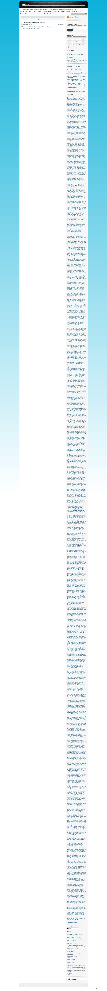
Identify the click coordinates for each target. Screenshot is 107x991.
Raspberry (69, 705)
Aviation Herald (69, 183)
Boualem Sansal (70, 214)
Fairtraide (76, 359)
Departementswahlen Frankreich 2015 (79, 289)
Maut (84, 570)
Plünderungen (78, 670)
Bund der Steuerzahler (79, 220)
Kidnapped (79, 515)
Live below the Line (77, 547)
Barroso (77, 191)
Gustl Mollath (69, 425)
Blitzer (68, 208)
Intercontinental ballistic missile (72, 468)
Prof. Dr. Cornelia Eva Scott (72, 685)
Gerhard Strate (73, 399)
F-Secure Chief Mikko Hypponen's (78, 358)
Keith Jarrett (72, 512)
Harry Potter (83, 439)
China (68, 249)
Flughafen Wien (81, 373)
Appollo (76, 144)
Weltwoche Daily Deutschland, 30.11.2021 (76, 91)
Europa (76, 345)
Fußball (83, 388)
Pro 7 (76, 684)
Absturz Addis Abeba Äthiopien (72, 105)
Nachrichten (69, 607)
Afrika (73, 110)
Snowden (75, 768)
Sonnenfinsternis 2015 (76, 770)
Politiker (84, 673)
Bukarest (81, 219)
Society (70, 769)
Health (72, 442)
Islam (74, 477)
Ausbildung (78, 179)
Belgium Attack (72, 197)
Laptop (77, 538)
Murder (77, 602)
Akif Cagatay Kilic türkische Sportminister (77, 114)
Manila (84, 557)
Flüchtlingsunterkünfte (71, 376)
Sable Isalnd (78, 736)
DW (67, 316)
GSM (74, 421)
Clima (68, 258)
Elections (71, 334)
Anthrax (78, 140)
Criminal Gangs (69, 270)
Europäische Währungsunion (79, 350)
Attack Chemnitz (78, 160)
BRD (79, 215)
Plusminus (69, 670)
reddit (75, 711)
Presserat (74, 682)
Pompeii (79, 676)
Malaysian (83, 556)
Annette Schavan (70, 137)
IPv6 (68, 476)
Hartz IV (73, 440)
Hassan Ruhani (78, 440)
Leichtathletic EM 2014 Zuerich (77, 541)
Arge (84, 146)
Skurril (79, 764)
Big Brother (71, 203)
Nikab (80, 622)
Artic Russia (83, 150)
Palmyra (72, 645)
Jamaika (68, 485)
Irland (68, 477)
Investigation (75, 472)
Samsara (81, 740)
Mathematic (82, 568)
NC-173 (80, 613)
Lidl (67, 544)
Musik (68, 603)
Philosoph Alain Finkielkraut (76, 660)
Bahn (76, 186)
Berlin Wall (69, 201)
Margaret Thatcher (72, 561)
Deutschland (77, 298)
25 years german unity (71, 100)
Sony (81, 770)
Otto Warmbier (81, 643)
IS (69, 477)
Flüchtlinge (83, 374)
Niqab (75, 624)
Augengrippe (69, 179)
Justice (71, 501)
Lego (79, 540)
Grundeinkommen (76, 420)
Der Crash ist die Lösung (71, 290)
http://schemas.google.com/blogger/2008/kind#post (76, 455)
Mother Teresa (80, 598)
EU (67, 342)
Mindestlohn (77, 587)
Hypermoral (70, 462)
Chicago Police (78, 247)
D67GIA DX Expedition (78, 276)
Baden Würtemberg (78, 185)
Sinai (71, 764)
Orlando (77, 641)
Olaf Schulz (76, 637)
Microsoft (79, 586)
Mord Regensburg (80, 595)
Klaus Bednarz (71, 517)
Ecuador (68, 329)
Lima (73, 544)
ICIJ (82, 462)
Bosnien (73, 213)
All (70, 122)
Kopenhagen (82, 522)
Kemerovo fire (76, 512)
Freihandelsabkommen (79, 385)
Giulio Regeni (72, 405)
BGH (68, 203)
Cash (76, 241)
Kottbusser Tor (69, 524)
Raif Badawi (73, 702)
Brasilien (68, 215)
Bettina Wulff (82, 202)
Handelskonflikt (79, 436)
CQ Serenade (78, 267)
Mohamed (73, 591)
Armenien (68, 149)
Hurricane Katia (78, 460)
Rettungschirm (69, 718)
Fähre (73, 390)
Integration (79, 467)
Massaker (77, 568)
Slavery (70, 765)
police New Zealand (75, 672)
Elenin (85, 335)
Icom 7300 (71, 463)
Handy (73, 437)
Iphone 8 (79, 474)
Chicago (73, 247)
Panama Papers (77, 645)
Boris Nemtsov (79, 212)
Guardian (82, 421)
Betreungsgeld (74, 202)
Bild (77, 203)
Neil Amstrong (71, 614)
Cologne (68, 260)
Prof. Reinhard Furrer (71, 688)
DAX (70, 284)
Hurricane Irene (72, 460)
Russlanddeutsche (70, 735)
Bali (84, 186)
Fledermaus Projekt (70, 369)
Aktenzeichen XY (78, 115)
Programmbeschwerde (71, 691)
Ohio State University (77, 636)
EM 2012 (72, 336)
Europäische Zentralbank (71, 351)
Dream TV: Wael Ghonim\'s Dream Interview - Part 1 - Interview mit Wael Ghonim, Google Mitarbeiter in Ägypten (77, 86)
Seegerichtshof (72, 753)
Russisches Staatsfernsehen (72, 734)
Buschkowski (75, 236)
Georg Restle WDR (70, 398)
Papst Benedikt (76, 647)
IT (72, 482)
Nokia (79, 626)
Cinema (76, 253)
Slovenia (77, 765)
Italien (74, 482)
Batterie (71, 192)
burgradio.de (73, 235)
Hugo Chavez (69, 456)
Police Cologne (81, 671)
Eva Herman (77, 356)
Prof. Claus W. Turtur (81, 684)
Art (75, 150)
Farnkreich (78, 362)
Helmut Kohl (76, 444)
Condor (72, 265)
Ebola (85, 327)
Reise (70, 713)
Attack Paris (76, 168)
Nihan (77, 622)
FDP (74, 363)
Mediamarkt (80, 574)
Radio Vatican (82, 701)
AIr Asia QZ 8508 (78, 111)
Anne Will (75, 137)
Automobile (81, 180)
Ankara (79, 135)
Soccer (82, 768)
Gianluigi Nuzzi (83, 404)
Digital (73, 304)
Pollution (68, 676)
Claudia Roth (71, 255)
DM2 (83, 306)
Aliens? (72, 121)
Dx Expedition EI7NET (79, 317)
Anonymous (79, 137)
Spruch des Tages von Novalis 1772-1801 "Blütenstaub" (33, 22)
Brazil (77, 215)
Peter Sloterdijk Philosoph (81, 655)
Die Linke (74, 301)
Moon (71, 595)
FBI (67, 363)
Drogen (79, 312)
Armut (85, 149)
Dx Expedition (71, 316)
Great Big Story (72, 415)
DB (72, 284)
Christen (68, 250)
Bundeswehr (79, 233)
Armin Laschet (81, 149)
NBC (77, 613)
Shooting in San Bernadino (79, 759)
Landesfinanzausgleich (71, 535)
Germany (82, 402)
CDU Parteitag (69, 243)
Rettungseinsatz (75, 718)
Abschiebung (80, 104)
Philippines (71, 659)
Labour (83, 532)
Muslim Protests (75, 604)
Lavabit (68, 539)
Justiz (74, 501)
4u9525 (79, 98)
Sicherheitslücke (70, 762)
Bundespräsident (70, 225)
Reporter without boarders (71, 716)
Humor (79, 457)
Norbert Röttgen (70, 627)
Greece (79, 415)
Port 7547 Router (80, 677)
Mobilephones (78, 590)
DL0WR (74, 306)
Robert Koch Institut (74, 722)
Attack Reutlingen (82, 168)
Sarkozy (82, 742)
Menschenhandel (70, 578)
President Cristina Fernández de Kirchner (77, 679)
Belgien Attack (80, 196)
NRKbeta (80, 631)
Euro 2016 (81, 344)
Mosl (84, 597)
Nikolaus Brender (70, 624)
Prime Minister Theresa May (72, 683)
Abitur (77, 104)
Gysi (84, 425)
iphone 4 (78, 473)
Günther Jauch (78, 427)
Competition (75, 261)
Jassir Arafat (74, 488)
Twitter (78, 17)
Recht (68, 710)
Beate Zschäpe (79, 195)
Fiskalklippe (73, 368)
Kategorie (79, 510)
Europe (80, 346)
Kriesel (81, 526)
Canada (79, 238)
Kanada (81, 507)
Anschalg (83, 137)
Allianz (73, 122)
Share (72, 757)
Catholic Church (74, 242)
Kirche (82, 516)
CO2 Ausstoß (80, 258)
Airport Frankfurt (76, 112)
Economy (76, 328)
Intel (82, 467)
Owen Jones (77, 644)
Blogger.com (81, 208)
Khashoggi (75, 515)
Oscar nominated (70, 642)
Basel (80, 191)
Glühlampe (76, 409)
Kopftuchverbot (73, 523)
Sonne (81, 769)
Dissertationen (77, 305)
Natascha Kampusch (82, 609)
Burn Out (70, 236)
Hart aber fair (69, 440)
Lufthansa (72, 551)
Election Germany (79, 333)
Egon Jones (71, 330)
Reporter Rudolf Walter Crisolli (77, 714)
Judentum (82, 497)
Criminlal (74, 270)
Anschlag (68, 138)
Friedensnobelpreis (70, 386)
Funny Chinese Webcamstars (76, 388)
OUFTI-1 (68, 644)
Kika (84, 515)
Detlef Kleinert (81, 292)
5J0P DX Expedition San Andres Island (75, 99)
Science (78, 751)
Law (70, 539)
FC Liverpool (71, 363)
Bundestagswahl (70, 230)
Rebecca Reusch (73, 708)
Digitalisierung (76, 304)
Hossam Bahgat (73, 453)
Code (74, 259)
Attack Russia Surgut (70, 169)
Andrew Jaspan (82, 132)
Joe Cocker (73, 491)
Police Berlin (76, 671)
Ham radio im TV (83, 432)
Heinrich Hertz (72, 443)
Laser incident (81, 538)
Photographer (69, 662)
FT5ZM (74, 387)
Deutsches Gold (75, 294)
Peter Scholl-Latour (81, 654)
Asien (82, 151)
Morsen (70, 597)
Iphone (75, 473)
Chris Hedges (72, 249)
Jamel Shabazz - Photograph (75, 485)
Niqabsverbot (78, 624)
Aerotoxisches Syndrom (71, 109)
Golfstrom (75, 410)
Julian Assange (81, 500)
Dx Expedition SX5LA (79, 318)
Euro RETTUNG (79, 351)
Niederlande (73, 622)
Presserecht (78, 682)
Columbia (82, 260)
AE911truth (74, 108)
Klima (71, 518)
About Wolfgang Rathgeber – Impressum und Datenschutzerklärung (35, 9)
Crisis (80, 270)
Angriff (68, 134)
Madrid (75, 555)
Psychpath (81, 694)
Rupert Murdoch (82, 730)
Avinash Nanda (75, 183)
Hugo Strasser (75, 456)
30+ (76, 100)
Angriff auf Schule (73, 134)
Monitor (83, 592)
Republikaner (79, 716)
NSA (74, 632)
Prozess (71, 693)
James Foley (83, 485)
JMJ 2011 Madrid (72, 490)
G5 (83, 390)
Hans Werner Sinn (70, 439)
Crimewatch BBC (73, 269)
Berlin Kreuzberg (81, 200)
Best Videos (69, 202)
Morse (81, 596)
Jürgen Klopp (74, 503)
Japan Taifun (69, 488)
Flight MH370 (79, 369)
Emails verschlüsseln (82, 336)
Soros (83, 770)
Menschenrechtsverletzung (80, 579)
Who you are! (56, 11)
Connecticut (81, 265)
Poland (70, 671)
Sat (85, 742)
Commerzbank (69, 261)
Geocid (76, 396)
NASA (71, 608)
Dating (79, 282)
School (83, 747)
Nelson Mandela (77, 614)
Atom (68, 156)
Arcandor (75, 145)
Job (85, 490)
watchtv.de (26, 4)
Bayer (74, 192)
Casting (82, 241)
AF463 (80, 109)
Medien (68, 575)
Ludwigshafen (81, 550)
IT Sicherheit (69, 483)
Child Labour (83, 247)
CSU (71, 271)
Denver (70, 289)
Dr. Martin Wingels (74, 311)
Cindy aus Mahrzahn (70, 253)
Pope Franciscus (73, 677)
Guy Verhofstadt (79, 425)
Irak (69, 476)
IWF (75, 483)
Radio (83, 699)
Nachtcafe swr (77, 607)
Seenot (77, 753)
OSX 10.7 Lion (78, 642)
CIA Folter (84, 252)
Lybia (80, 551)
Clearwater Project (76, 256)
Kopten (77, 523)
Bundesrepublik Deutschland (72, 229)
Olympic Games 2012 (74, 638)
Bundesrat (82, 226)
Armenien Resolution (74, 149)
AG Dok (75, 110)
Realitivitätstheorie (79, 707)
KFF (71, 515)
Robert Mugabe (81, 722)
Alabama (75, 116)
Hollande (80, 450)
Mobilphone (83, 590)
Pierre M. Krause (76, 665)
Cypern (81, 275)
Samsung (68, 741)
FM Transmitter (78, 376)
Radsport (68, 702)
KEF (84, 511)
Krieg (72, 526)
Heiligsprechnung (82, 442)
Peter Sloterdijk (74, 655)
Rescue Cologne (79, 717)
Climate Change (72, 258)
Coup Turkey (73, 267)
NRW (84, 631)
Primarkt (82, 682)
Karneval (68, 510)
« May (68, 47)
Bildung (85, 203)
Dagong (68, 278)
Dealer (77, 284)
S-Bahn (68, 736)
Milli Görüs (72, 587)
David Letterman (81, 283)
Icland (84, 462)
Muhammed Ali (75, 601)
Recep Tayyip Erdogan (80, 708)
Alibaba (82, 120)
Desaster (84, 290)
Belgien (76, 196)
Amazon (73, 126)
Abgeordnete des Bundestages (72, 103)
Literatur (78, 546)
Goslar (83, 411)
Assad (72, 152)
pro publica (77, 691)
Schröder (75, 748)
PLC (83, 668)
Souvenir (80, 771)
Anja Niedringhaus (74, 135)
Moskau (81, 597)
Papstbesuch (81, 647)
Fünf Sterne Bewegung (78, 390)
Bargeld (68, 191)
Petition (72, 656)
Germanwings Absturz (76, 402)
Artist (75, 151)
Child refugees (69, 248)
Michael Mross (79, 584)
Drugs (72, 313)
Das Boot (71, 281)
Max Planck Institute (74, 572)
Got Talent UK (74, 413)
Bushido (79, 236)
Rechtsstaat (79, 710)
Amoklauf (73, 128)
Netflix (78, 615)
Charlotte (68, 246)
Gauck (68, 392)
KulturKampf (69, 528)
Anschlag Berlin (73, 138)
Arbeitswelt (71, 145)
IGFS (77, 463)
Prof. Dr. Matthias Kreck (76, 687)
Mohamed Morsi (79, 591)
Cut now (79, 272)
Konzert (77, 522)
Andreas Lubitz (69, 132)
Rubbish (76, 729)
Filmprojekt (69, 367)
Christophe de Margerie (71, 252)
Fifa (76, 365)
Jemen (68, 489)
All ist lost (81, 122)
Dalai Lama (72, 278)
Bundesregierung (78, 227)
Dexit (84, 300)
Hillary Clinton (83, 448)
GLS (73, 409)
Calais (77, 238)
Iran (71, 476)
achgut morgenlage (74, 106)
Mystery (84, 604)
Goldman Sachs (70, 410)
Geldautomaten (75, 394)
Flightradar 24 (72, 370)
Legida (77, 540)
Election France (72, 333)
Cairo (74, 238)
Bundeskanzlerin (72, 224)
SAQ (68, 742)
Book (72, 212)
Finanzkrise (73, 367)
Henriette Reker (73, 445)
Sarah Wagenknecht (77, 742)
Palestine (68, 645)
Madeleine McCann (70, 555)
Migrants (68, 587)
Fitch (76, 368)
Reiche (80, 712)
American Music (80, 127)
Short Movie (74, 760)
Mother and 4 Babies (74, 598)
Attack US (83, 174)
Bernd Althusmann (78, 201)
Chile (84, 248)
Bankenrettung (69, 190)
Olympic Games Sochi (82, 638)
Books (75, 212)
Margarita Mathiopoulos (80, 561)
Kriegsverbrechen (77, 526)
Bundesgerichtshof (70, 223)
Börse (77, 237)
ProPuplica (82, 691)
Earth (72, 322)
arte (77, 150)
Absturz (84, 104)
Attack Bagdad (69, 157)
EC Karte (73, 328)
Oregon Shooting (70, 641)
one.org (72, 639)
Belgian (73, 196)
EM (70, 336)
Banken (79, 189)
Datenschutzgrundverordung (72, 282)
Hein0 (68, 443)
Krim (84, 526)
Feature (77, 363)
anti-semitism (82, 140)
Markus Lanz (80, 564)
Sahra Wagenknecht (76, 737)
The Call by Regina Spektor (73, 59)
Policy (81, 672)
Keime (68, 512)
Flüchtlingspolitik (82, 375)
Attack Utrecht (69, 175)
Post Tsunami (71, 678)
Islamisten (78, 479)
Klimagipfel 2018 (78, 520)
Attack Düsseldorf (73, 161)
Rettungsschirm (82, 718)
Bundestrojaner (78, 231)
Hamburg (79, 428)
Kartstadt (72, 510)
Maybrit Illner (73, 573)
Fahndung (73, 359)
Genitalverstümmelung (71, 396)
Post (68, 678)
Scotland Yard (69, 752)
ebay (82, 327)
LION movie (74, 546)
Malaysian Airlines (70, 557)
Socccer (79, 768)
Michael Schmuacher (75, 585)
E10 (79, 321)
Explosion (79, 357)
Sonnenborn (69, 770)
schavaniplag (69, 745)
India (84, 465)
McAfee (84, 573)
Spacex (82, 774)
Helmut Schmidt (81, 444)
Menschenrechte (76, 578)
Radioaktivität (69, 700)
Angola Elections (81, 133)
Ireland (84, 476)
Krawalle (82, 524)
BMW (80, 209)
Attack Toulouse (73, 173)
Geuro (68, 404)
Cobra (84, 258)
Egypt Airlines (78, 330)
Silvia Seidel (77, 763)
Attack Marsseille (73, 166)
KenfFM (81, 512)
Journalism (69, 496)
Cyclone (81, 273)
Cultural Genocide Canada (79, 271)
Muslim (80, 603)
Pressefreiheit (69, 682)
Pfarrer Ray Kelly (81, 656)
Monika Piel (80, 592)
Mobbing (73, 590)
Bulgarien (68, 220)
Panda (81, 645)
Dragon (72, 312)
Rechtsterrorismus (70, 711)
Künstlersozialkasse (70, 532)
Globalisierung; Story (78, 408)
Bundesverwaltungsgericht (71, 233)
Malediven (75, 557)
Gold (80, 409)
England (84, 339)
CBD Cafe (81, 242)
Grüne (68, 421)
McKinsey (73, 574)
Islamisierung (69, 479)
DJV (67, 306)
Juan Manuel (78, 497)
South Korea (71, 771)
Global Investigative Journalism (75, 406)
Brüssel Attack (73, 219)
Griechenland (82, 417)
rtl (74, 729)
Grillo (68, 419)
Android (68, 133)
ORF (74, 641)
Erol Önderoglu (75, 341)
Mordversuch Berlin (75, 596)
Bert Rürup (84, 201)
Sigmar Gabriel (78, 762)
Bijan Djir (75, 203)
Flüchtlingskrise (69, 375)
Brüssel (80, 218)
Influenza (75, 466)
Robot (84, 723)
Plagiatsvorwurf (76, 668)
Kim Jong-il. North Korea (71, 516)
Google (68, 411)
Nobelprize (80, 625)
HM (79, 449)
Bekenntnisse (69, 196)
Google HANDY (79, 411)
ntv (83, 632)
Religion (72, 713)
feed (71, 17)
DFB (68, 301)
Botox (83, 213)
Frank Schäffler (77, 381)
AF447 (77, 109)
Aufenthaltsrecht (79, 178)
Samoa (78, 740)
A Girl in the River (81, 110)
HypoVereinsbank (76, 462)
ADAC (83, 106)
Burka (77, 235)
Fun (70, 388)
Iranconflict (75, 476)
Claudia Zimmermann (78, 255)
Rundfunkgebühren (70, 730)
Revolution (69, 719)
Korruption (81, 523)
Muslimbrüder (69, 604)
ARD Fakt (81, 145)
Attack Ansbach (82, 156)
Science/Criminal (83, 751)
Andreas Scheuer (76, 132)
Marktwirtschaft (75, 564)
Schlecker (82, 746)
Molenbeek (84, 591)
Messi (77, 581)
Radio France (77, 701)
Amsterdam (80, 128)
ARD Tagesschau (72, 146)
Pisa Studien (82, 666)
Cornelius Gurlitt (73, 266)
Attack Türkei (78, 174)
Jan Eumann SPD (76, 486)
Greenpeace (79, 416)
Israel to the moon (82, 480)
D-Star (68, 276)
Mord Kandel (74, 595)
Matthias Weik (80, 570)
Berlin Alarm (77, 198)
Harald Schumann (77, 439)
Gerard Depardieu (77, 398)
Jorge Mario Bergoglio (79, 494)
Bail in (82, 186)
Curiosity (76, 272)
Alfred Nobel (78, 120)
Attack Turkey (73, 174)
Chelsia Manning (77, 246)
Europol (73, 347)
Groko (72, 420)
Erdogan (70, 341)
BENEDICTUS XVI (79, 197)
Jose (84, 494)
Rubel (80, 729)
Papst (72, 647)
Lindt (73, 545)
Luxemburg (76, 551)
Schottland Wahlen (70, 748)
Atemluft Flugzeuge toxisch (80, 155)
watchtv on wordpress (37, 11)
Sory (68, 771)
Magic (81, 555)
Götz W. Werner (75, 426)
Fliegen (75, 369)
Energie (72, 339)
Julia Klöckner (76, 500)
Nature (84, 610)
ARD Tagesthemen (79, 146)
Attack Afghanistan (75, 156)
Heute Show (71, 448)
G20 (85, 390)
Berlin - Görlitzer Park (71, 198)
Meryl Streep (73, 581)
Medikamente (72, 575)
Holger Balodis (72, 450)
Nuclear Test (72, 633)
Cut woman (84, 272)
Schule (79, 748)
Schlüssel (79, 747)
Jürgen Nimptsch (80, 503)
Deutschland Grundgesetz (71, 300)
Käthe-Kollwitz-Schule (80, 529)
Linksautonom (80, 545)
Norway (70, 630)
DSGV (83, 313)
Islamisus (82, 479)
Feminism (73, 364)
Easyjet (79, 327)
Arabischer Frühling (81, 144)
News (79, 618)
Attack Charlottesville (70, 160)
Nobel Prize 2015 (74, 626)
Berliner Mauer (82, 198)
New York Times (76, 620)
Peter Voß (68, 656)
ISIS (71, 477)
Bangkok (73, 189)
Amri (76, 128)
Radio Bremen (74, 700)
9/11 (83, 99)
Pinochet (80, 665)
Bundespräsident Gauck (75, 226)
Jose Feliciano (69, 495)
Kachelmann (81, 506)
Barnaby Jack (72, 191)
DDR (74, 284)
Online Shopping (77, 639)
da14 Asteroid (72, 277)
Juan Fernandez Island (71, 497)
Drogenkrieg (83, 312)
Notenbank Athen (76, 630)
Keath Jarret (81, 511)
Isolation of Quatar (73, 480)
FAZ (84, 362)
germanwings (69, 402)
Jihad (68, 490)
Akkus (71, 115)
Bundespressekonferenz (80, 224)
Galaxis (74, 391)
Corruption (79, 266)
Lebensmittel (76, 539)
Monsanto (68, 593)
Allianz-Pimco (76, 122)
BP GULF (75, 214)
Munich (74, 602)
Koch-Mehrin (72, 521)
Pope (82, 676)
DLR (81, 306)
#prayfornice (69, 97)
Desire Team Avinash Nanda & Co (73, 292)
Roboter (68, 724)
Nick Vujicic (76, 621)
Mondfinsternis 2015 (70, 592)
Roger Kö (77, 724)
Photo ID (79, 662)
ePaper (76, 340)
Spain (85, 774)
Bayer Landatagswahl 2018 (81, 192)
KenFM (84, 512)
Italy (76, 482)
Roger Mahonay (83, 724)
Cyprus (84, 275)
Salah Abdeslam (74, 740)
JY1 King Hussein (81, 501)
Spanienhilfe (72, 775)
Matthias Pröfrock (74, 570)
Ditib (81, 305)
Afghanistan (69, 110)
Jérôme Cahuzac (70, 502)
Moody (68, 595)
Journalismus (73, 496)
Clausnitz (71, 256)
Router (72, 729)
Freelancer (69, 385)
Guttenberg (74, 425)
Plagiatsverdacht (70, 668)
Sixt (73, 764)
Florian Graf (77, 370)
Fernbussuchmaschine (80, 364)
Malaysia (79, 556)
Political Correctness (73, 673)
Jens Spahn (72, 489)
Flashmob (79, 368)
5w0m (81, 99)
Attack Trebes (79, 173)
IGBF (75, 463)
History (75, 449)
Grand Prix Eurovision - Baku (72, 414)
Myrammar (80, 604)
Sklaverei (76, 764)
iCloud (68, 463)
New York (80, 619)
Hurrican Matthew (80, 461)
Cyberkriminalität (72, 273)
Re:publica (74, 707)
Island (68, 480)
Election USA (69, 335)
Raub (74, 706)
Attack (70, 156)
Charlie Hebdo (80, 244)
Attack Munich (79, 166)
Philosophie (83, 660)
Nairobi (68, 608)
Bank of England (75, 190)
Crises (77, 270)
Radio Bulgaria (80, 700)
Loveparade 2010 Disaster (74, 550)
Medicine (84, 574)
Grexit (78, 417)
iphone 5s (72, 474)
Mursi (80, 602)
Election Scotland (77, 334)
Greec (76, 415)
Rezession (73, 719)
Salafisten (68, 740)
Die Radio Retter (79, 301)
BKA (81, 206)
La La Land (81, 533)
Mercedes (75, 580)
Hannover (82, 437)
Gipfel (68, 405)
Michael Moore (74, 584)
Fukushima (80, 387)
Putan (70, 695)
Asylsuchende (69, 155)
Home (21, 9)
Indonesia (68, 466)
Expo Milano (84, 357)
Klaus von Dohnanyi (78, 517)
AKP (73, 115)
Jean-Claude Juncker (81, 488)
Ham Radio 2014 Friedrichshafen (78, 431)
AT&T (73, 155)
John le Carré (72, 494)
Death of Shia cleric (82, 284)
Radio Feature (72, 701)
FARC (74, 362)
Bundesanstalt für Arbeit (71, 221)
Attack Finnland (80, 161)
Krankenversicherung (76, 524)
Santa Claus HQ (83, 741)
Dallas (76, 278)
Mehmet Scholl (81, 575)
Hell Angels (83, 443)
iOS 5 (68, 473)
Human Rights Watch (73, 457)
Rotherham (69, 729)
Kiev (82, 515)
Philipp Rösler (75, 659)
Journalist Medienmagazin (81, 496)
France (79, 379)
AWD (80, 183)
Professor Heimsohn (70, 690)
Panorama (69, 647)
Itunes (73, 483)
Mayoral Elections (79, 573)
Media (76, 574)
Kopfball (68, 523)
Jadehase (78, 484)
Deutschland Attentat (75, 299)
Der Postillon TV (79, 290)
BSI (76, 219)
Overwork (72, 644)
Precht (68, 679)
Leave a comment (61, 24)
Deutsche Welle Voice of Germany (73, 296)
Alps (71, 123)
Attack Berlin (81, 157)
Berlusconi (73, 201)
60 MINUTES (81, 100)
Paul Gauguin (80, 650)
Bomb (85, 209)
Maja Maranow (75, 556)
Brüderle (76, 218)
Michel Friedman (75, 586)
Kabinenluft (76, 506)
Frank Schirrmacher (70, 381)
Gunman (81, 422)
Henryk (84, 445)
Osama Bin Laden (82, 641)
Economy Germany (82, 328)
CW (67, 273)
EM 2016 (76, 336)
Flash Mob (83, 368)
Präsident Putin (83, 693)
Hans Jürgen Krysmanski (80, 438)
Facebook (69, 359)
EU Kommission (80, 342)
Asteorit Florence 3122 (78, 152)
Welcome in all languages (65, 11)
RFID (78, 719)
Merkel (79, 580)
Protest (68, 693)
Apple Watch (72, 144)
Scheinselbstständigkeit (76, 745)
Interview (68, 471)
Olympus (68, 639)
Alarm (78, 116)
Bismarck (68, 206)
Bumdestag (73, 220)
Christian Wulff (78, 250)
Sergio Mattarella (81, 754)
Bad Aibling (73, 185)
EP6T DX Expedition (70, 340)
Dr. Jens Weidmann (79, 310)
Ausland (82, 179)
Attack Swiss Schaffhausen (79, 172)
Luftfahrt (68, 551)
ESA (79, 341)
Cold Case (84, 259)
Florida (81, 370)
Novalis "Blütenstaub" (26, 28)
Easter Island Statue (70, 327)
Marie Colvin (69, 562)
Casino (79, 241)
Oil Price (72, 637)
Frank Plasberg (78, 380)
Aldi (71, 117)
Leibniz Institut (69, 541)
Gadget (71, 391)
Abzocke (68, 106)
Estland (84, 341)
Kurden (79, 528)
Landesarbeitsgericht (74, 534)
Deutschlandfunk (82, 299)
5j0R (78, 99)
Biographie (82, 204)
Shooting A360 (79, 758)
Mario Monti (72, 563)
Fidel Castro (73, 365)
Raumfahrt (83, 706)
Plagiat (80, 667)
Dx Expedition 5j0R (77, 316)
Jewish (84, 489)
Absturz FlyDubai (81, 105)
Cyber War (77, 273)
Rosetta (81, 728)
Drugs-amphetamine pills (77, 313)
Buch (79, 219)
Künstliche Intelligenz (78, 532)
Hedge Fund (76, 442)
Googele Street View (80, 410)
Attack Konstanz (73, 162)
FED (80, 363)
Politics (78, 673)
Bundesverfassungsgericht (72, 232)
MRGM (68, 601)
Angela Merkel (72, 133)
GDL (73, 392)
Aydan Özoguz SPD (70, 184)
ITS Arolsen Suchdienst (82, 482)
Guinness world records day (74, 422)
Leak (73, 539)
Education (72, 329)
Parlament (76, 649)
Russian (77, 731)
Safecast (70, 737)
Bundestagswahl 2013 (77, 230)
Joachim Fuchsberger (80, 490)
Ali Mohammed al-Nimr (78, 121)
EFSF (82, 329)
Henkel (68, 445)
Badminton (73, 186)
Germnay (68, 403)
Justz (77, 501)
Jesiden (76, 489)
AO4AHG (75, 143)
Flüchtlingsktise (75, 375)
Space (74, 774)
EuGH (76, 342)
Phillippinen (83, 659)
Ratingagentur (81, 705)
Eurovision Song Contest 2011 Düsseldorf (78, 353)
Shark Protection (76, 757)
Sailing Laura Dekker (79, 739)
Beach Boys (74, 195)
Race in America (70, 699)
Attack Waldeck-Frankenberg (78, 175)
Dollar (84, 307)
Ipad (73, 473)
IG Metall (80, 463)
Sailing (82, 737)
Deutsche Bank (75, 293)
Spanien (68, 775)
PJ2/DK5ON (73, 667)
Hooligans (75, 451)
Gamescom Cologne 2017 (81, 391)
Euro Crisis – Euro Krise (48, 11)
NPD (77, 631)
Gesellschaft (79, 403)
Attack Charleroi (82, 158)
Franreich (78, 382)
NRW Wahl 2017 (70, 632)
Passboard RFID (74, 650)
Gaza (71, 392)
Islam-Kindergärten (78, 477)
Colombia (72, 260)
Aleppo (78, 117)
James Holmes (69, 486)
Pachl (81, 644)
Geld (71, 394)
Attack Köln (79, 162)
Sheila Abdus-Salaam (70, 758)
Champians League (78, 243)
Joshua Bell (80, 495)
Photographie (74, 662)
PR (77, 678)
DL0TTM (70, 306)
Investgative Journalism (75, 471)
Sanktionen (73, 741)
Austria (77, 180)
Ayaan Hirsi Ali (83, 183)
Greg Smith (69, 417)
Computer (79, 261)
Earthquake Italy (76, 322)
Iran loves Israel (80, 476)
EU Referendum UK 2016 (76, 11)
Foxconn (68, 379)
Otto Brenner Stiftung (74, 643)
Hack (71, 428)
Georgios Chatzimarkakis (80, 397)
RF (76, 719)
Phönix (83, 664)
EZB (70, 358)
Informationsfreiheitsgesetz (72, 467)
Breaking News (83, 215)
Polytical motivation (73, 676)
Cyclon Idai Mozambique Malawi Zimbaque (76, 274)
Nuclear (68, 633)
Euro (74, 344)
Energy (81, 339)
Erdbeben (79, 340)
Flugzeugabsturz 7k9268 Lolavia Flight (74, 374)
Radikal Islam (78, 699)
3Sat (73, 98)
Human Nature (80, 456)
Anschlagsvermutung (74, 139)
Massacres (73, 568)
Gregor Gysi (84, 416)
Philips (79, 659)
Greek (82, 415)
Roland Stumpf (76, 725)
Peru (83, 653)
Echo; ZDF (69, 328)
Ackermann (80, 106)
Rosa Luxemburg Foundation (74, 728)
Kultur (82, 527)
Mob (71, 590)
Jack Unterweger (73, 484)
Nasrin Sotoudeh (75, 609)
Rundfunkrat (76, 730)
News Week (76, 619)
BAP (79, 190)
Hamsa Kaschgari (80, 433)
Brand (82, 214)
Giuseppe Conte (77, 405)
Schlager (72, 746)
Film (83, 365)
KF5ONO (68, 515)
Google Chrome (73, 411)
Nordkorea (80, 627)
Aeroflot (78, 108)
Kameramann (69, 507)
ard (78, 145)
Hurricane (78, 459)
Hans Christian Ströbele (71, 438)
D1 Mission (72, 276)
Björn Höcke (78, 206)
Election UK (82, 334)
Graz (68, 415)
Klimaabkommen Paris (77, 518)
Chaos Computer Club (74, 244)
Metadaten (80, 581)
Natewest (68, 610)
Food (85, 376)
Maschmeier (73, 567)
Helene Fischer (78, 443)
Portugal (84, 677)
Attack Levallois (80, 163)
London (75, 549)
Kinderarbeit (78, 516)
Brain (80, 214)
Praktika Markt (81, 678)
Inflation (72, 466)
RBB (71, 707)
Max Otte (68, 572)
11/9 (85, 99)
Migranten (83, 586)
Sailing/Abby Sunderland (71, 739)
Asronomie (69, 152)
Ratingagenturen (70, 706)
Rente (76, 713)
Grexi (76, 417)
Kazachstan (76, 511)
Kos (84, 523)
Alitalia (84, 121)
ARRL (73, 150)
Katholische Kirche (70, 511)
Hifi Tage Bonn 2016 (77, 448)
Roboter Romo (72, 724)
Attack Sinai (80, 169)
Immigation (69, 465)
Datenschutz (76, 281)
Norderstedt (75, 627)
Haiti (73, 428)
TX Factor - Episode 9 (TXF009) (74, 69)
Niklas (82, 622)
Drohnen (68, 313)
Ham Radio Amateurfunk (75, 432)
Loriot (68, 550)
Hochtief (68, 450)
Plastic (80, 668)
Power (75, 678)
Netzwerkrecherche (76, 616)
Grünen (71, 421)
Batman (68, 192)
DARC (68, 281)
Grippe (70, 419)
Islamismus (74, 479)
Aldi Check (75, 117)
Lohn (68, 549)
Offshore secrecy (70, 636)
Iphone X (83, 474)
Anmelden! (70, 30)
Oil (82, 636)
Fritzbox (75, 386)
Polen (73, 671)
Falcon (80, 359)
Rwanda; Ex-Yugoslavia (78, 735)
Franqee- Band (73, 382)
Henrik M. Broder (79, 445)
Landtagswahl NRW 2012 (71, 538)
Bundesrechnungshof (71, 227)
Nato (75, 610)
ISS (67, 482)
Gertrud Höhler (73, 403)
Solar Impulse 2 (77, 769)
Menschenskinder (70, 580)
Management (80, 557)
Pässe (79, 696)
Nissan (82, 624)
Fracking (72, 379)
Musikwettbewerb (73, 603)
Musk (77, 603)
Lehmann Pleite (83, 540)
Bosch (70, 213)
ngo (70, 621)
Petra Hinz (76, 656)
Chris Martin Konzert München (80, 249)
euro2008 (77, 344)
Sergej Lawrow (75, 754)
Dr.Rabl (79, 311)
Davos (68, 284)
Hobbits (82, 449)
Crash (83, 267)
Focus (82, 376)
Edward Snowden (77, 329)
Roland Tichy (81, 725)
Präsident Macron (77, 693)
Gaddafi (68, 391)
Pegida (72, 653)
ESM (81, 341)
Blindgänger (84, 207)
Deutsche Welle (80, 295)
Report (81, 713)
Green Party (74, 416)
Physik (80, 664)
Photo (84, 661)
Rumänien (83, 729)
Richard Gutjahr (82, 719)
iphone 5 (68, 474)
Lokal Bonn (71, 549)
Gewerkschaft (75, 404)
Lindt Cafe (76, 545)
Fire (80, 367)
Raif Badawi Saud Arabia (79, 702)
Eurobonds (72, 345)
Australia (74, 180)
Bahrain (79, 186)
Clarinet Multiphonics (73, 254)
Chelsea (72, 246)
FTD (77, 387)
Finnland (77, 367)
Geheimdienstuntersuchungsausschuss (74, 393)
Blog (77, 208)
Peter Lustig (75, 654)
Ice (80, 462)
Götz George (69, 426)
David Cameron (74, 283)
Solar (73, 769)
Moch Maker (69, 591)
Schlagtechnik (77, 746)
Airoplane (71, 112)
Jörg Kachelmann (77, 502)
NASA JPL (74, 608)
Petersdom (69, 655)
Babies (79, 184)
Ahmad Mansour (70, 111)
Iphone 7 (75, 474)
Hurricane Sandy (73, 461)
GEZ (79, 404)
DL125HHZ (78, 306)
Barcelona (83, 190)
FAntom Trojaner (70, 362)
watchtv (32, 24)
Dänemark (72, 321)
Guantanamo (77, 421)
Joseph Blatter (75, 495)
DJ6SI (84, 305)
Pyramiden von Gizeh (73, 696)
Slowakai (81, 765)
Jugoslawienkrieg (70, 500)
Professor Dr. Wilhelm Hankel (78, 689)
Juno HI (68, 501)
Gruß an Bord (82, 420)
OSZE (82, 642)
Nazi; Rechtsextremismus (71, 613)
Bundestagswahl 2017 (71, 231)
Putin (72, 695)
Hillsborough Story (70, 449)
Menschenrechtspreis (71, 579)
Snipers (68, 768)
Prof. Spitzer (77, 688)
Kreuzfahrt (69, 526)
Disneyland (72, 305)
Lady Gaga (77, 533)
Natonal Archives (79, 610)
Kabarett (72, 506)
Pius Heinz (69, 667)
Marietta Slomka (75, 562)
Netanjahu (75, 615)
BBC (70, 195)
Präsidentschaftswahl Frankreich (73, 694)
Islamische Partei (72, 478)
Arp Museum (69, 150)
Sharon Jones (82, 757)
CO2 (76, 258)
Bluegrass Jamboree (75, 209)
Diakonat (70, 301)
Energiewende (76, 339)
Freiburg (72, 385)
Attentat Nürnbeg (73, 178)
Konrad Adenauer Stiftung (71, 522)
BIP (85, 204)
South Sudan (76, 771)
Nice (73, 621)
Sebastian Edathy (78, 752)
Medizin (76, 575)
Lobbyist (82, 547)
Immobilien (73, 465)
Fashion (81, 362)
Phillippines (69, 660)
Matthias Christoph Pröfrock (76, 569)
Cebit (73, 243)
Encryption (69, 339)
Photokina (83, 662)
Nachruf (73, 607)
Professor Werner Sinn (79, 690)
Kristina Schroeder (77, 527)
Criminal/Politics (82, 269)
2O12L (76, 97)
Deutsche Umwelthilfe (73, 295)
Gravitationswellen (81, 414)
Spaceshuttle (78, 774)
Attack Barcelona (76, 157)
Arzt (77, 151)
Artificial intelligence (70, 151)
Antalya (79, 139)
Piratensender (74, 666)
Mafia (78, 555)
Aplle (78, 143)
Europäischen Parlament (79, 347)
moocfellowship (81, 593)
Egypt (75, 330)
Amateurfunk (69, 126)
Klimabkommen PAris (70, 520)
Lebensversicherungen (71, 540)
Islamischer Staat (79, 478)
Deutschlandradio (80, 300)
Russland (79, 734)
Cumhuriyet (72, 272)
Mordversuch (69, 596)
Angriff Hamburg (79, 134)
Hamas (75, 428)
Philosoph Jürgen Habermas (72, 661)
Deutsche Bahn (69, 293)
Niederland (69, 622)
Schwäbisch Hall (73, 751)
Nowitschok (74, 631)
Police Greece (69, 672)
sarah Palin (71, 742)
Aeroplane (81, 108)
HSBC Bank (69, 454)
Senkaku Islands (82, 753)
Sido (74, 762)
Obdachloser (80, 633)
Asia (79, 151)
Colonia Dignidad (77, 260)
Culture (68, 272)
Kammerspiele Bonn (75, 507)
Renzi (78, 713)
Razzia (68, 707)
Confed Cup (76, 265)
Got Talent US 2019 (80, 413)
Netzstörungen (69, 616)
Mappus (68, 558)
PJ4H (77, 667)
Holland (77, 450)
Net (72, 615)
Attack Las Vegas (73, 163)
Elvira (68, 336)
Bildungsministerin (76, 204)
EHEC (83, 330)
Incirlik (76, 465)
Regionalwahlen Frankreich (74, 712)
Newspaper (71, 619)
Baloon (68, 189)
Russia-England (73, 731)
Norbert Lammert (83, 626)
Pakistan (83, 644)
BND (82, 209)
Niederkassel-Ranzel (82, 621)
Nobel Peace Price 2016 (74, 625)
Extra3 (68, 358)
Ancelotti (72, 129)
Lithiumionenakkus (70, 547)
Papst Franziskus (70, 648)
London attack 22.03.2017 (81, 549)
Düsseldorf (76, 321)
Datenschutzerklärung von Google (26, 13)
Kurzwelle (68, 529)
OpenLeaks (82, 639)
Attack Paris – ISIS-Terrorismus (25, 11)
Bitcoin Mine (73, 206)
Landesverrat (78, 535)
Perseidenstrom (77, 653)
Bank (77, 189)
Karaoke (73, 508)
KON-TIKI (84, 521)
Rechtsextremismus (73, 710)
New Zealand (81, 620)
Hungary (82, 457)
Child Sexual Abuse (79, 248)
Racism (74, 699)
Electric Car (81, 335)
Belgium (68, 197)
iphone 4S (82, 473)
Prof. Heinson (83, 687)
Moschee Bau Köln (75, 597)
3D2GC (78, 97)
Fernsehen (69, 365)
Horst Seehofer (80, 451)
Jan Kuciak (81, 486)
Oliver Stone (81, 637)
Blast (77, 207)
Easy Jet (76, 327)
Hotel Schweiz (81, 453)
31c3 (78, 100)
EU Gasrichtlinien (72, 342)
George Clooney (72, 397)
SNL (71, 768)
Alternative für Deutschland (77, 123)
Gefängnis (76, 392)
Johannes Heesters (79, 491)
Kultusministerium (75, 528)
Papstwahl (75, 648)
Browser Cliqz (72, 218)
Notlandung (81, 630)
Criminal (78, 269)
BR (77, 214)
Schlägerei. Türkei (74, 747)
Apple (81, 143)
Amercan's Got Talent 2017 (72, 127)
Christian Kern (72, 250)
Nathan (72, 610)
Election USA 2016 (75, 335)
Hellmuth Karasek (70, 444)
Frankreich (83, 380)
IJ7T (83, 463)
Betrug (78, 202)
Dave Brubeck (83, 282)
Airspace (81, 112)
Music (83, 602)
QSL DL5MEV (83, 696)
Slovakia (74, 765)
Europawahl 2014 (76, 346)
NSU (76, 632)
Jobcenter (69, 491)
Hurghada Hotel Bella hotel (71, 459)
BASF (82, 191)
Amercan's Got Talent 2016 (80, 126)
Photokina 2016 (75, 664)
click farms (82, 256)
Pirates (78, 666)
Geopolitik (80, 396)
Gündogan (80, 426)
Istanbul (70, 482)
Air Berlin (83, 111)
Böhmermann (73, 237)
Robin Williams (80, 723)
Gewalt (71, 404)
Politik (81, 673)
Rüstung (84, 735)
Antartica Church (73, 140)
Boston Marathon (78, 213)
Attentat (68, 178)
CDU (85, 242)
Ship (75, 758)
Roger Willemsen (70, 725)
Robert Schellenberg (73, 723)
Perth (81, 653)
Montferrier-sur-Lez (74, 593)
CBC (78, 242)
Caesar (84, 237)
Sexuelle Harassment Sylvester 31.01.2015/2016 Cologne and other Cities (63, 9)
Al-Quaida (71, 116)
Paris (85, 648)
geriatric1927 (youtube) (81, 399)
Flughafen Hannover (74, 373)
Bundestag (79, 229)
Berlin (84, 197)
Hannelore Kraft (77, 437)
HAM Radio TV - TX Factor (72, 433)
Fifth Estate (80, 365)
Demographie (76, 288)
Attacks (76, 169)
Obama (76, 633)
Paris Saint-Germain (70, 649)
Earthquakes (80, 323)
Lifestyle (70, 544)
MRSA (71, 601)
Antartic (68, 140)
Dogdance (78, 307)
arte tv (79, 150)
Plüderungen (73, 670)
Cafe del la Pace (70, 238)
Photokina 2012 (69, 664)
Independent (80, 465)
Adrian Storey (69, 108)
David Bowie (69, 283)
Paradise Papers (81, 648)
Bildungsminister (70, 204)
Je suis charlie (80, 489)
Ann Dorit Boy (83, 135)
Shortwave (78, 760)
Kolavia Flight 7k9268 (78, 521)
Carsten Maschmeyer (71, 241)
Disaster (68, 305)
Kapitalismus (69, 508)
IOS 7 (70, 473)
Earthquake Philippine (74, 323)
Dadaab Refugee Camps (80, 277)
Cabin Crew (80, 237)
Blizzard (71, 208)
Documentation (73, 307)
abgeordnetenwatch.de (71, 104)
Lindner (70, 545)
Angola (77, 133)
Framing (75, 379)
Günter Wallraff (72, 427)
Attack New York (73, 167)
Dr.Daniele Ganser (72, 310)
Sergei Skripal (69, 754)
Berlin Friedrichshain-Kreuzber (72, 200)
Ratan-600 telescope (75, 705)
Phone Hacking (80, 661)
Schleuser (69, 747)
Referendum (79, 711)
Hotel (77, 453)
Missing (68, 590)
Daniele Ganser (80, 278)
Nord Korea (84, 627)
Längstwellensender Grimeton (76, 552)
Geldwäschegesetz (81, 394)
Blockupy (74, 208)
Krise (72, 527)
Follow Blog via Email (72, 24)
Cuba (73, 271)
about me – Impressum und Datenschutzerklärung (43, 13)
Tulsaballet (70, 57)
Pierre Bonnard (69, 665)
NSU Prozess (80, 632)
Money (76, 592)
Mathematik (69, 569)
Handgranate (69, 437)
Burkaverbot (80, 235)
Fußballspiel (69, 390)
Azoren (76, 184)
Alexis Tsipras (73, 120)
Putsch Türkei (76, 695)
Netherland (82, 615)
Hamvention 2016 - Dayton (76, 434)
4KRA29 (75, 98)
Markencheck (76, 563)
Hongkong (71, 451)
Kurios (83, 528)
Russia (68, 731)
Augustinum (74, 179)
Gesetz (83, 403)
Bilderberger (81, 203)
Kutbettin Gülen (73, 529)
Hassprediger (84, 440)
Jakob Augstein (83, 484)
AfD (82, 109)
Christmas (83, 250)
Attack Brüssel (76, 158)
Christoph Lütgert (79, 252)
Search (73, 752)
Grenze (72, 417)
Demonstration (81, 288)
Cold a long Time (78, 259)
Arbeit (68, 145)
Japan (85, 486)
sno (73, 768)
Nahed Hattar (83, 607)
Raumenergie (78, 706)
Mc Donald (69, 574)
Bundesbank (78, 221)
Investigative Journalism (82, 472)
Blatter (80, 207)
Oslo (74, 642)
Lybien (82, 551)
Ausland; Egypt (69, 180)
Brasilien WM (72, 215)
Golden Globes (83, 409)
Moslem (68, 598)
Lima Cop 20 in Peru (77, 544)
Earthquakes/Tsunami (71, 324)
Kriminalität (69, 527)
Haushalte (69, 442)
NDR (83, 613)
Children (74, 248)
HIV (77, 449)
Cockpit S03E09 (70, 259)
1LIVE (73, 97)
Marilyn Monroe (80, 562)
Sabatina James (73, 736)
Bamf (71, 189)
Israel (78, 480)
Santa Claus (77, 741)
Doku (81, 307)
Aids (74, 111)
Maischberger (69, 556)
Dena (68, 289)
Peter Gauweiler (70, 654)
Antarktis (82, 139)
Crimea (68, 269)
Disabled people (82, 304)
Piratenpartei (69, 666)
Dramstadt (75, 312)
